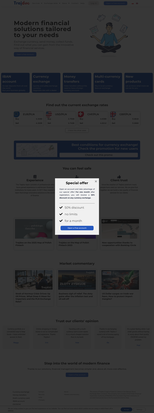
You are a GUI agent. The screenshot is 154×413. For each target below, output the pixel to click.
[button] (96, 181)
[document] (77, 206)
